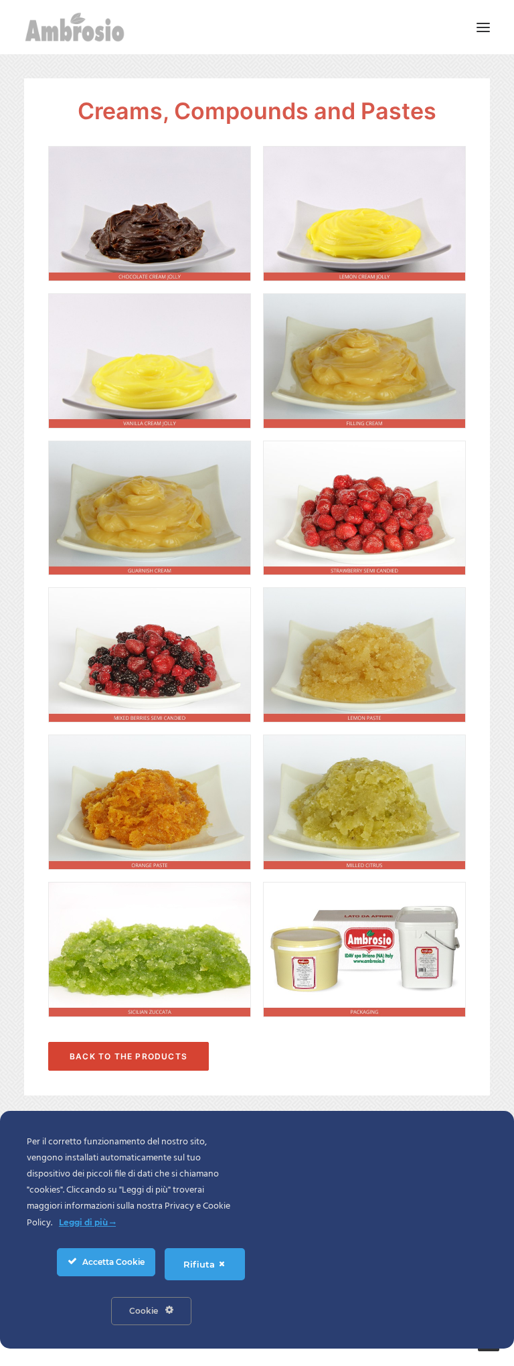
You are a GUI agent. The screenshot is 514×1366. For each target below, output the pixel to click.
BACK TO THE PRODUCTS (128, 1056)
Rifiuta (200, 1264)
